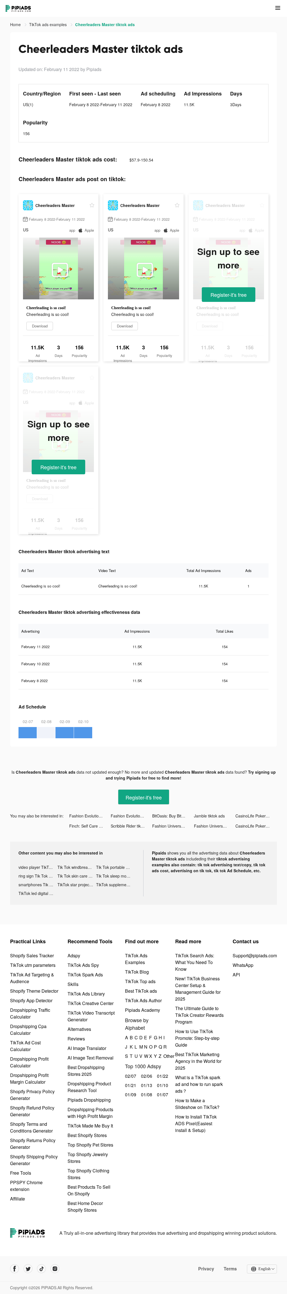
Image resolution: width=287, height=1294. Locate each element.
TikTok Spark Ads (85, 974)
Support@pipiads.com (255, 955)
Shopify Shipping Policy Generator (34, 1160)
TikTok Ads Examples (136, 958)
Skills (73, 984)
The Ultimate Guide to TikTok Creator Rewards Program (199, 1015)
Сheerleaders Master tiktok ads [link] (105, 24)
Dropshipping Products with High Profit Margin (90, 1112)
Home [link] (16, 24)
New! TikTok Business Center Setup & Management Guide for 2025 (198, 988)
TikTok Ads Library (86, 993)
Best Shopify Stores (87, 1135)
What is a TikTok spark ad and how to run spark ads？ (199, 1084)
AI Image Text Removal (91, 1057)
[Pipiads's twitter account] (28, 1268)
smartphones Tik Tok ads (37, 884)
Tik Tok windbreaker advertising (76, 867)
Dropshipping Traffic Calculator (30, 1013)
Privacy (206, 1269)
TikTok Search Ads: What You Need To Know (194, 962)
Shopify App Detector (31, 1000)
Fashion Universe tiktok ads (173, 826)
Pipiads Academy (142, 1010)
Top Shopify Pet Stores (90, 1145)
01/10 (162, 1085)
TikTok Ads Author (143, 1000)
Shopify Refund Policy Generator (32, 1111)
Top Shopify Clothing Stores (88, 1174)
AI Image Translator (87, 1048)
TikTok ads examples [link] (48, 24)
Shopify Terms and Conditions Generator (31, 1127)
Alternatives (79, 1029)
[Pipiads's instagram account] (54, 1268)
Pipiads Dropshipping (89, 1100)
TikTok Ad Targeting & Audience (32, 978)
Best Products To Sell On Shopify (89, 1190)
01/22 (162, 1076)
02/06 (146, 1076)
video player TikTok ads (37, 867)
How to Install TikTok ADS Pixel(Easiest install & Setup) (196, 1123)
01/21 (130, 1085)
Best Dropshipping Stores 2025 (86, 1070)
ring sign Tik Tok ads (36, 876)
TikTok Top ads (140, 981)
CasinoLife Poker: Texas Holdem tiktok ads (256, 816)
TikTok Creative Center (91, 1003)
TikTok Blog (137, 972)
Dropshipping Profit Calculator (29, 1062)
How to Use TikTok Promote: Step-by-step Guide (197, 1038)
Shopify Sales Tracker (32, 955)
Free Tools (20, 1173)
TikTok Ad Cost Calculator (25, 1045)
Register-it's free (228, 294)
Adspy (74, 955)
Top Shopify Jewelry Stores (88, 1157)
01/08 (146, 1094)
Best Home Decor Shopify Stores (85, 1206)
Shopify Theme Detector (34, 991)
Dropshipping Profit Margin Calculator (29, 1078)
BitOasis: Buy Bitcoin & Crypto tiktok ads (173, 816)
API (236, 974)
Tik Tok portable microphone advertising (115, 867)
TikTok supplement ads (115, 884)
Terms (230, 1269)
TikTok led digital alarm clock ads (37, 893)
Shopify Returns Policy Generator (32, 1143)
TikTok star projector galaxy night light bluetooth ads (76, 884)
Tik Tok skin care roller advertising (76, 876)
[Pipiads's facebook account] (14, 1268)
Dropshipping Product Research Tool (89, 1086)
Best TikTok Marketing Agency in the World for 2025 (198, 1061)
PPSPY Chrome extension (26, 1185)
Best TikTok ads (141, 991)
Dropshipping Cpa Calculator (28, 1029)
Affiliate (17, 1198)
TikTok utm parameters (32, 965)
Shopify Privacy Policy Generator (32, 1094)
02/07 (130, 1076)
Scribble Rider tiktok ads (131, 826)
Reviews (76, 1038)
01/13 (146, 1085)
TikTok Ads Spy (83, 965)
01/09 (130, 1094)
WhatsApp (243, 965)
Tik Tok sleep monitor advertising (115, 876)
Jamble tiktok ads (209, 816)
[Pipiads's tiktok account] (41, 1268)
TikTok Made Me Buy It (90, 1125)
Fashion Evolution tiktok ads (90, 816)
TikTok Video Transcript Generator (91, 1016)
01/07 (162, 1094)
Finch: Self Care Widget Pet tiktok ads (90, 826)
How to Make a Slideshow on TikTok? (197, 1103)
